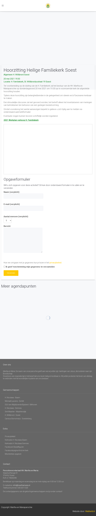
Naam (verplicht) (11, 192)
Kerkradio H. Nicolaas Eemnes (17, 443)
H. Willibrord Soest (21, 74)
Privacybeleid (10, 436)
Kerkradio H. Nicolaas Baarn (16, 440)
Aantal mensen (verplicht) (16, 216)
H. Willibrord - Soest (12, 415)
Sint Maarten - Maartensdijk (15, 412)
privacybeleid (55, 262)
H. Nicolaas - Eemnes (13, 408)
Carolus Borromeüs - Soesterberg (18, 419)
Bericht (7, 226)
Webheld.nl (90, 511)
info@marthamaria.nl (21, 485)
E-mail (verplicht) (12, 204)
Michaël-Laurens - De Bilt (14, 401)
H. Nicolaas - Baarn (12, 398)
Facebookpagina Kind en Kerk (16, 450)
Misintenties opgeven (13, 454)
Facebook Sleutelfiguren (14, 447)
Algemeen (8, 74)
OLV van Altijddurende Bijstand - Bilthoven (21, 405)
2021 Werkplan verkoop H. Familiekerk (21, 120)
